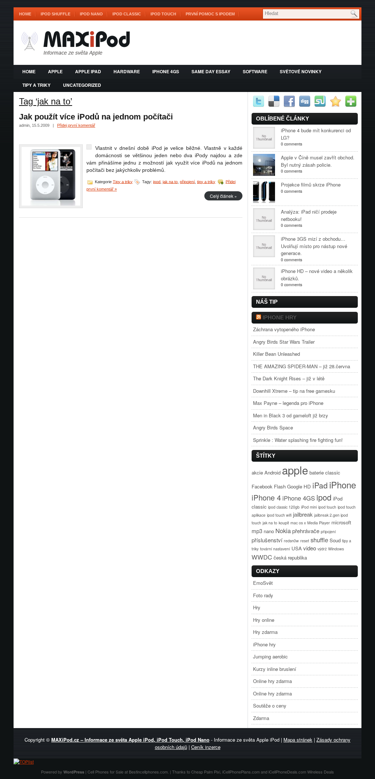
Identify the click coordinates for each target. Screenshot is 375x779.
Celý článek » (223, 196)
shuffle (319, 539)
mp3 (257, 531)
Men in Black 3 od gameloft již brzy (290, 415)
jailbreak (303, 514)
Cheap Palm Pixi (205, 772)
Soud (335, 540)
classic (332, 472)
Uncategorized (82, 85)
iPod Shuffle (55, 14)
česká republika (290, 557)
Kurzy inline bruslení (274, 668)
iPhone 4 (266, 497)
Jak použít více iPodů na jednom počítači (96, 116)
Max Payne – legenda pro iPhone (288, 402)
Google (294, 486)
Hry (256, 607)
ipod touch (327, 507)
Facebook (262, 486)
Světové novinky (301, 71)
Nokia (283, 530)
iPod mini (309, 507)
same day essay (211, 71)
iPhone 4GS (165, 71)
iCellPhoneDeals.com (287, 772)
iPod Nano (91, 14)
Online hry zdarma (272, 681)
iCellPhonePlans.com (241, 772)
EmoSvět (263, 582)
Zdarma (261, 718)
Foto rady (263, 595)
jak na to (170, 181)
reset (304, 540)
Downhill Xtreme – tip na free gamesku (294, 390)
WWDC (262, 557)
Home (25, 14)
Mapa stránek (297, 739)
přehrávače (305, 531)
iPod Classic (126, 14)
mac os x (298, 522)
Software (255, 71)
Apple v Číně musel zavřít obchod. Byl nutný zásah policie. (317, 161)
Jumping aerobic (270, 656)
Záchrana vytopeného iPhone (284, 329)
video (309, 548)
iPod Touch (163, 14)
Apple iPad (88, 71)
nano (269, 531)
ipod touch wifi (279, 515)
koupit (284, 522)
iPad (320, 485)
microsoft (341, 522)
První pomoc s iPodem (210, 14)
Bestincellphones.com (148, 772)
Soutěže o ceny (269, 705)
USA (297, 548)
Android (272, 472)
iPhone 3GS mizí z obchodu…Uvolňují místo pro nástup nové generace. (314, 245)
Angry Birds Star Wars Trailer (284, 341)
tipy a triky (206, 181)
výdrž (322, 548)
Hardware (127, 71)
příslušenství (267, 540)
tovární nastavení (275, 548)
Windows (336, 548)
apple (55, 71)
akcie (257, 472)
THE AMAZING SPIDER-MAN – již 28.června (301, 366)
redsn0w (291, 540)
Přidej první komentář (76, 125)
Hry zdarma (265, 631)
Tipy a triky (36, 85)
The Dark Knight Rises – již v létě (288, 378)
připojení (187, 181)
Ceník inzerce (205, 746)
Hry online (263, 619)
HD (307, 486)
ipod (156, 181)
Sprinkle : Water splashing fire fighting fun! (298, 439)
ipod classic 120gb (284, 507)
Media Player (318, 522)
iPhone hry (280, 317)
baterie (316, 472)
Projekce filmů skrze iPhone (311, 184)
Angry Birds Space (273, 427)
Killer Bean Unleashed (276, 353)
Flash (280, 486)
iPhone (342, 484)
